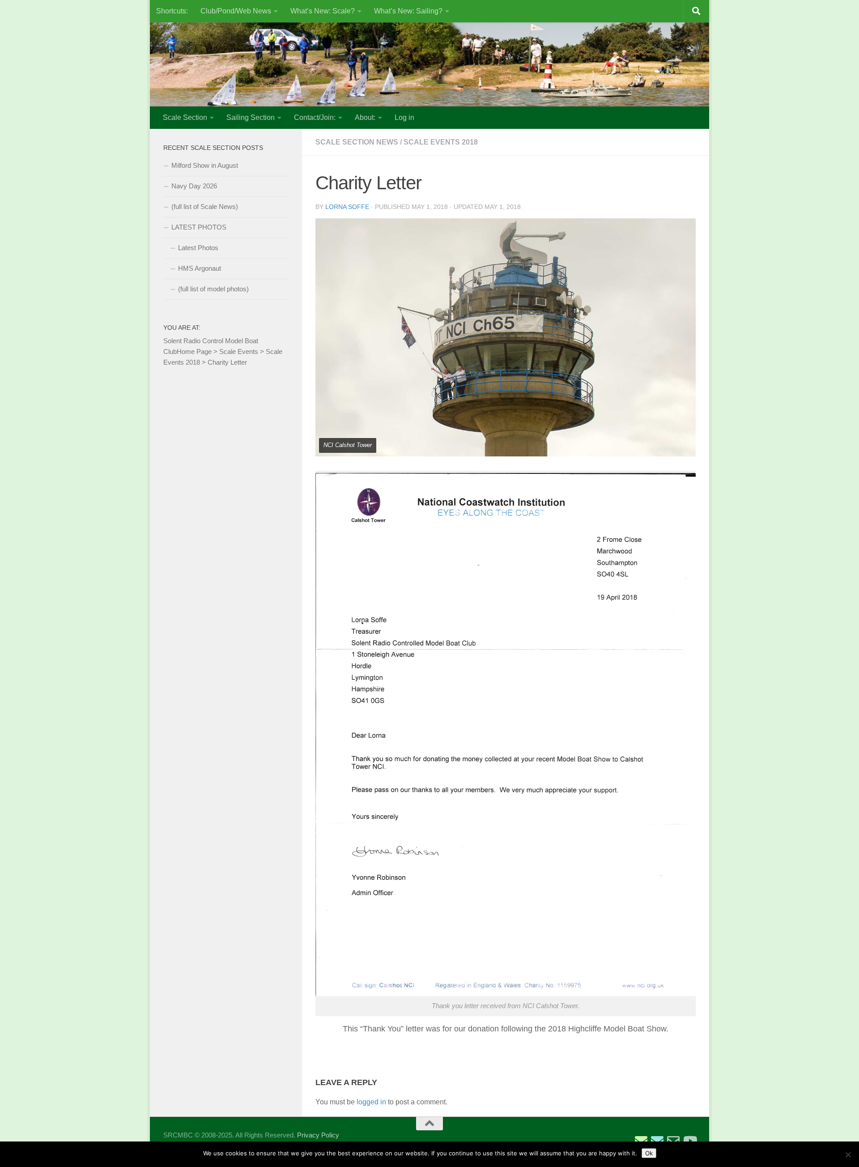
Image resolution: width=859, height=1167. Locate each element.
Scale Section (185, 117)
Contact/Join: (315, 117)
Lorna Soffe (347, 206)
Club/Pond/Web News (235, 11)
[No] (847, 1154)
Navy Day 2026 (194, 186)
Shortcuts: (172, 11)
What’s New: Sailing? (408, 11)
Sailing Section (250, 117)
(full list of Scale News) (204, 206)
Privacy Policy (318, 1135)
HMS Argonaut (199, 268)
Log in (404, 117)
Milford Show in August (204, 165)
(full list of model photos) (213, 289)
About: (365, 117)
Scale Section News (356, 142)
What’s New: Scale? (322, 11)
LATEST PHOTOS (198, 227)
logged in (371, 1102)
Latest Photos (198, 247)
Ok (649, 1153)
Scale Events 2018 (441, 142)
